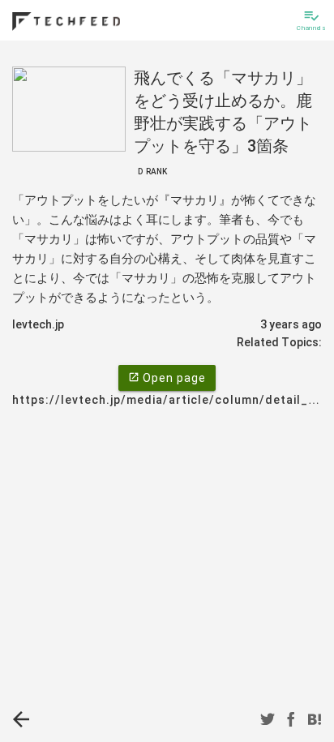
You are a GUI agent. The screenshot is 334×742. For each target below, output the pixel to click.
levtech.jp (38, 324)
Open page (167, 377)
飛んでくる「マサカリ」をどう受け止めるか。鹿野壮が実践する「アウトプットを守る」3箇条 (223, 122)
